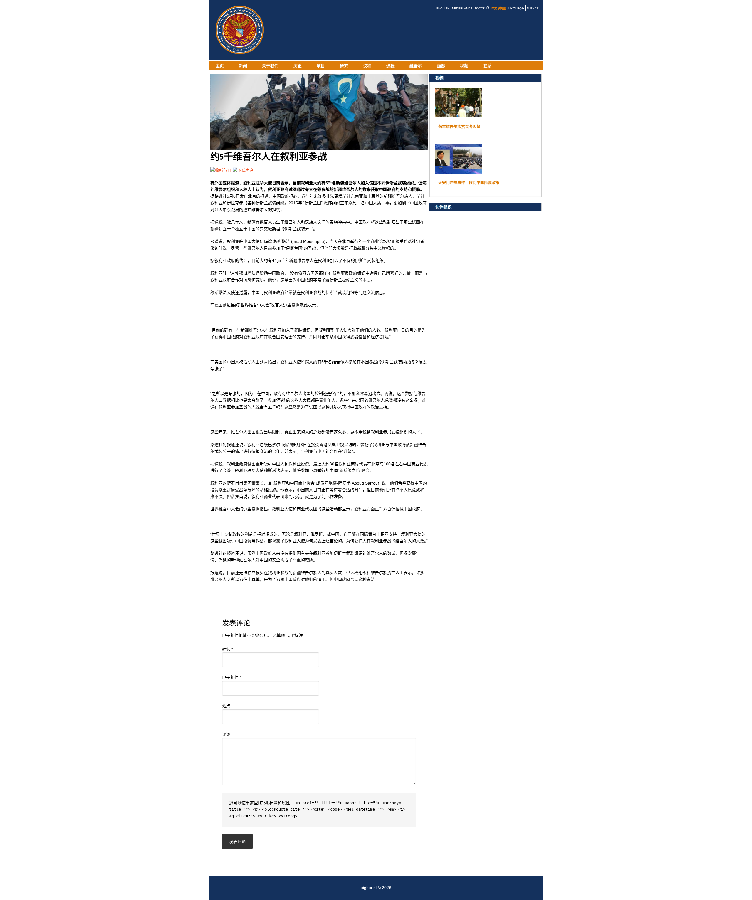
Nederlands (462, 8)
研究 (344, 65)
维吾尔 (415, 65)
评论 (226, 734)
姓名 (227, 649)
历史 (297, 65)
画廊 (441, 65)
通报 (390, 65)
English (442, 8)
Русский (482, 8)
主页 (220, 65)
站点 (226, 706)
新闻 (243, 65)
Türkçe (533, 8)
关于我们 (270, 65)
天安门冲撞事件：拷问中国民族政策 (468, 182)
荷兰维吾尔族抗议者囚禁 (459, 126)
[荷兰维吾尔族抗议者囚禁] (458, 114)
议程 (367, 65)
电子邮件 (231, 677)
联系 (487, 65)
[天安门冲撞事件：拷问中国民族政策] (458, 171)
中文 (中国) (498, 8)
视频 (464, 65)
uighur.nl (241, 30)
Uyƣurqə (516, 8)
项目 (321, 65)
